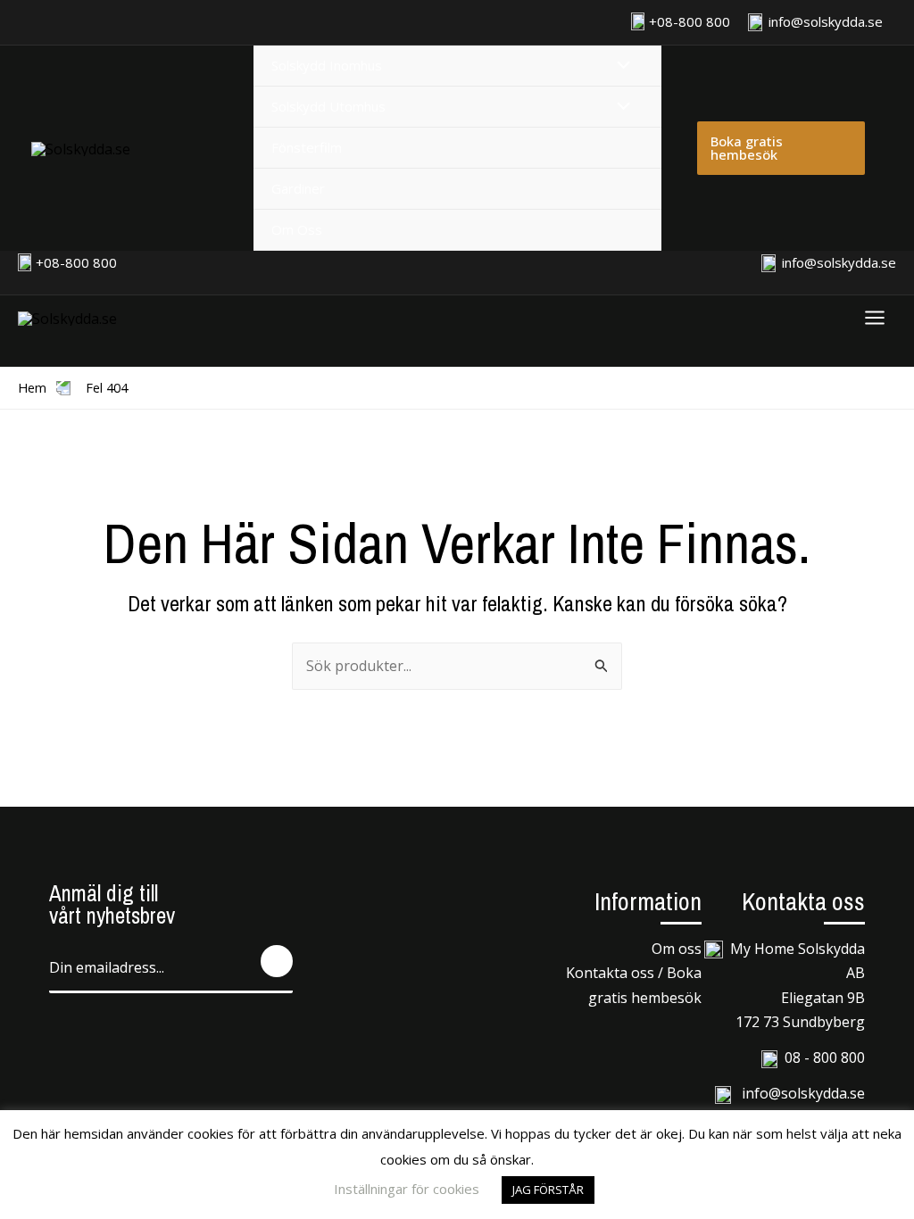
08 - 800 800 (825, 1057)
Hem (32, 387)
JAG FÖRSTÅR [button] (548, 1190)
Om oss (677, 948)
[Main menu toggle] (874, 317)
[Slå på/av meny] (618, 66)
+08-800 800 (689, 21)
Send (277, 961)
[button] (781, 148)
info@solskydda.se (824, 21)
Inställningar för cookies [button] (406, 1189)
